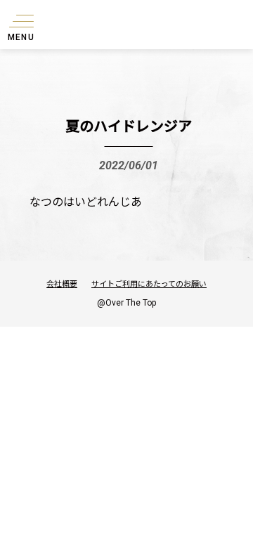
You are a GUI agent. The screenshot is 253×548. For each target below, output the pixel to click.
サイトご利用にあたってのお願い (149, 283)
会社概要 (61, 283)
